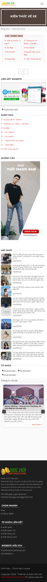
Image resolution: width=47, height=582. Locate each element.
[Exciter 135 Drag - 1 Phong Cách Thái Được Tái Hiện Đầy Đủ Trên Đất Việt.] (23, 397)
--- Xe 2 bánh (8, 136)
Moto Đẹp (11, 59)
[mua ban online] (23, 94)
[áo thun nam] (20, 200)
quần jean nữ (8, 530)
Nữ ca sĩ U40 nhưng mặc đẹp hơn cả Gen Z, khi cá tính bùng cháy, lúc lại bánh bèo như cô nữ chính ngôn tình (28, 278)
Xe (3, 510)
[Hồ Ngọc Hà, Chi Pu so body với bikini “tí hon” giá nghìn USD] (6, 325)
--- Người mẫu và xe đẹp (13, 140)
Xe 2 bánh (11, 52)
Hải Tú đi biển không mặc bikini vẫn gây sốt (28, 288)
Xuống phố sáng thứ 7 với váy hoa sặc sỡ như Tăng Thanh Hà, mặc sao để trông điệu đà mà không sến (29, 267)
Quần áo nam (10, 375)
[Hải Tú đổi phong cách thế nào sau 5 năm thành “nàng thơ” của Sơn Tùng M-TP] (6, 260)
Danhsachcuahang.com (14, 550)
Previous (4, 412)
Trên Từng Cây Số (33, 59)
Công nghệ (7, 513)
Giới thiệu (5, 568)
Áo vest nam (25, 371)
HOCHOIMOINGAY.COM (13, 577)
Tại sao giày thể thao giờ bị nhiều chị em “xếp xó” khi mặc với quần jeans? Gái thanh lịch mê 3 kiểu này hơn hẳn (29, 354)
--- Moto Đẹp (8, 145)
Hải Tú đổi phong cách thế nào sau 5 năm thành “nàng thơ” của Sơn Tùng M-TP (28, 256)
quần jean (7, 527)
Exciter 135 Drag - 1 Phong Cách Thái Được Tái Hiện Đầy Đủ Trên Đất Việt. (23, 407)
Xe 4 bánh (30, 48)
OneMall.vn (7, 553)
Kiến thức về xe (18, 29)
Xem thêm (37, 424)
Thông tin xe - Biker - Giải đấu (16, 124)
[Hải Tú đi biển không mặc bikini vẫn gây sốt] (6, 292)
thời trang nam (9, 537)
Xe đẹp (10, 48)
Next (43, 412)
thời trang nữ (8, 533)
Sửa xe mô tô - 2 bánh (12, 119)
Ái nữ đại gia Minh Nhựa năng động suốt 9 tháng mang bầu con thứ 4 (28, 332)
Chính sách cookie (21, 568)
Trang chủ (5, 29)
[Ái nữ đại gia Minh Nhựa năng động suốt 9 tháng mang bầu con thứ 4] (6, 336)
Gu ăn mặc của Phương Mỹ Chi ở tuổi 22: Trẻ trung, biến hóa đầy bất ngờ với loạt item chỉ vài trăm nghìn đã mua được (29, 301)
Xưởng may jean (11, 109)
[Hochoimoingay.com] (8, 4)
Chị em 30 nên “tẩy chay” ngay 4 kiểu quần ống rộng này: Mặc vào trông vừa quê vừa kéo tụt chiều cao (29, 311)
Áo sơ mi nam (10, 371)
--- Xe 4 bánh (8, 132)
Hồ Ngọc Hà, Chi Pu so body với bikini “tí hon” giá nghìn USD (29, 321)
